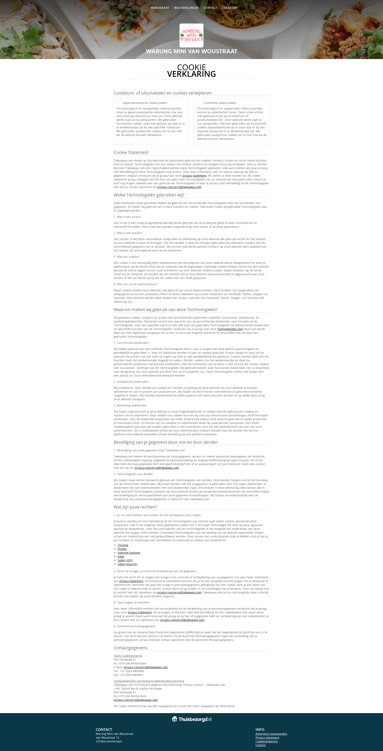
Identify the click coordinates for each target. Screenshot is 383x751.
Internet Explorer (129, 553)
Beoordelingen (186, 8)
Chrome (123, 545)
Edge (121, 556)
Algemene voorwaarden (271, 734)
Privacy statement (267, 737)
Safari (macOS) (127, 564)
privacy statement (194, 175)
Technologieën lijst (230, 329)
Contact (210, 8)
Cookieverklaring (267, 741)
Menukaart (160, 8)
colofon (229, 8)
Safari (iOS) (125, 560)
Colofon (261, 745)
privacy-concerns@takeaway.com (179, 187)
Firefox (122, 549)
